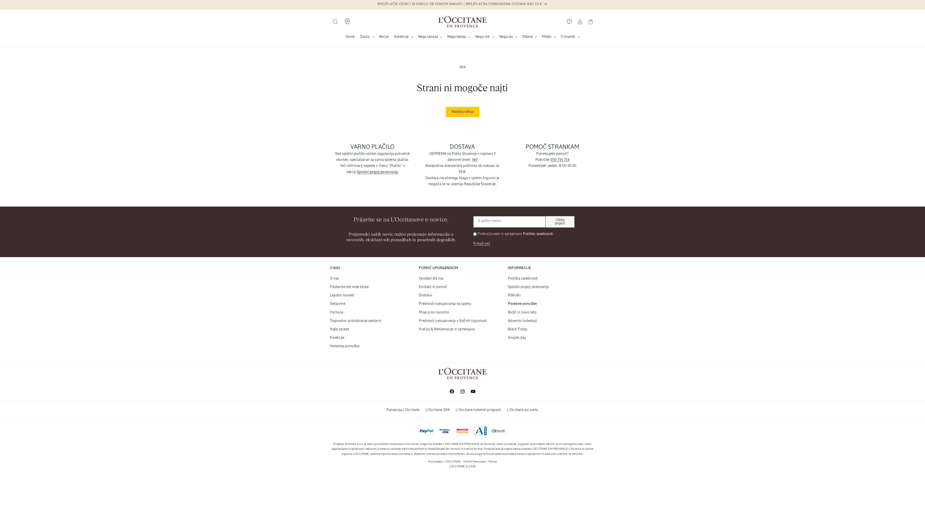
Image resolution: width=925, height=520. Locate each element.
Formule (336, 312)
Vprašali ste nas (431, 278)
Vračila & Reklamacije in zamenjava (447, 329)
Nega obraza (428, 37)
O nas (334, 278)
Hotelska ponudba (344, 346)
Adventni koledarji (522, 321)
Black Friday (518, 329)
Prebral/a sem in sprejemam (515, 234)
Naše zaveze (339, 329)
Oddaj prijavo (560, 221)
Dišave (527, 37)
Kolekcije (401, 37)
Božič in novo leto (522, 312)
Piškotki (514, 295)
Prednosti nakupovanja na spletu (445, 304)
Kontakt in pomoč (433, 287)
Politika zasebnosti (523, 278)
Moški (546, 37)
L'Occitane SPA (438, 410)
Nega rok (483, 37)
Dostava (425, 295)
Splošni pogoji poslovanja (528, 287)
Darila (365, 37)
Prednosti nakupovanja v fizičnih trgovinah (453, 321)
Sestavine (337, 304)
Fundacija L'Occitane (403, 410)
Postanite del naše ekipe (349, 287)
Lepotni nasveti (342, 295)
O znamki (568, 37)
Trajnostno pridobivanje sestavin (355, 321)
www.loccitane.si (402, 454)
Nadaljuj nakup (463, 111)
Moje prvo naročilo (434, 312)
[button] (335, 21)
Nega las (506, 37)
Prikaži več (481, 243)
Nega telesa (456, 37)
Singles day (517, 337)
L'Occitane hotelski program (478, 410)
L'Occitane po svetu (522, 410)
